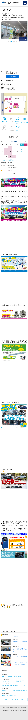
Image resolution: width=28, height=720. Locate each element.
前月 (2, 141)
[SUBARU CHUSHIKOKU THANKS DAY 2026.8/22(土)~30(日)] (14, 178)
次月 (26, 141)
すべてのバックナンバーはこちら (14, 699)
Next (25, 39)
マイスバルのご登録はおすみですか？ (11, 695)
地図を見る (13, 76)
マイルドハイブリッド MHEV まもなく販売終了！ (13, 681)
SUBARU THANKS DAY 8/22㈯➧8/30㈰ (11, 676)
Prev (21, 39)
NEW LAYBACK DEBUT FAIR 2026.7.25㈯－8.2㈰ (13, 685)
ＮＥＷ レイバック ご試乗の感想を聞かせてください (14, 690)
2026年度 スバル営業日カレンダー (9, 160)
